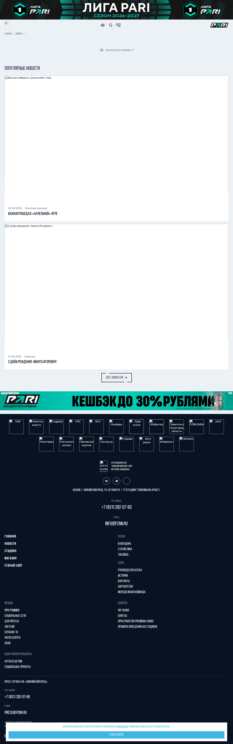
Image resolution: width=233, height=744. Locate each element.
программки (12, 610)
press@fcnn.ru (16, 713)
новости (19, 33)
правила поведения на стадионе (137, 627)
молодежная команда (131, 592)
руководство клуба (130, 570)
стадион (11, 551)
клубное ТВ (11, 632)
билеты (122, 616)
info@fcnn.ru (116, 524)
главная (8, 33)
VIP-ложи (123, 610)
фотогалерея (12, 638)
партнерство (125, 587)
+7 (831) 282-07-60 (116, 507)
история (123, 576)
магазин (11, 558)
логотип (10, 627)
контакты (124, 581)
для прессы (12, 621)
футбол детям (13, 661)
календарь (124, 544)
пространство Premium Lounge (136, 621)
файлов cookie (122, 726)
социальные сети (15, 616)
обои (7, 643)
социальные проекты (18, 667)
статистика (125, 549)
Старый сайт (13, 566)
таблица (123, 555)
